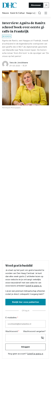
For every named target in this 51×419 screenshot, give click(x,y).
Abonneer (36, 5)
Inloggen (25, 347)
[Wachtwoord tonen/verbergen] (42, 337)
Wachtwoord (11, 331)
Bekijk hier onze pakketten (25, 302)
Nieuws (5, 13)
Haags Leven (32, 13)
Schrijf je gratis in (35, 353)
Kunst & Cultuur (17, 13)
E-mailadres (11, 317)
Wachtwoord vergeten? (34, 331)
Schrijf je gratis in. (34, 285)
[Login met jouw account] (46, 5)
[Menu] (46, 13)
